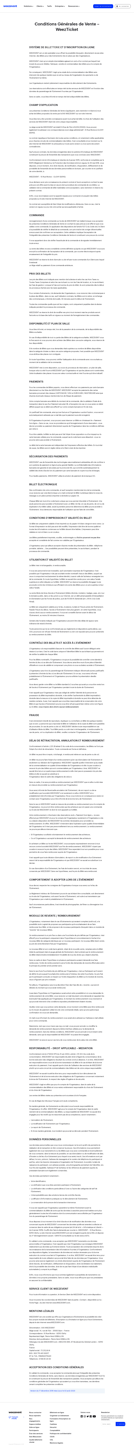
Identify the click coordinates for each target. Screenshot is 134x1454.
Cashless (53, 1424)
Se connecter (124, 6)
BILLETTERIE (52, 47)
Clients (40, 6)
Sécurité (53, 1427)
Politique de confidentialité (60, 1433)
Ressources (73, 6)
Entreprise (59, 6)
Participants (34, 1430)
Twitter (88, 1416)
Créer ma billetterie (103, 6)
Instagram (85, 1416)
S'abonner (121, 1424)
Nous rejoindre (35, 1415)
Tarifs (49, 6)
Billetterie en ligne (57, 1412)
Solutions (28, 6)
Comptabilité (55, 1430)
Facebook (91, 1416)
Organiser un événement (59, 1415)
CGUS (52, 1437)
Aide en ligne (34, 1427)
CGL (51, 1440)
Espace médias (35, 1424)
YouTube (94, 1416)
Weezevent (12, 6)
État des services (36, 1433)
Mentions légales (56, 1443)
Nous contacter (35, 1412)
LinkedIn (82, 1416)
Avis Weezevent (35, 1437)
